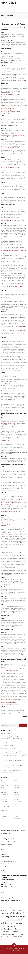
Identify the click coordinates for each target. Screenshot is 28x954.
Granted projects (18, 816)
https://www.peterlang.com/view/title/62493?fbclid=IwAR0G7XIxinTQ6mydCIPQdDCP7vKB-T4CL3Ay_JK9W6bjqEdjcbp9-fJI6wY (11, 111)
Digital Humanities (15, 916)
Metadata (4, 934)
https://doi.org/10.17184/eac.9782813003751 (10, 58)
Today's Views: (5, 833)
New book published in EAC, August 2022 (11, 752)
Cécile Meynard (18, 528)
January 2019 (4, 797)
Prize (25, 934)
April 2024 (3, 783)
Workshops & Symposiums (7, 863)
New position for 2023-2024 (8, 745)
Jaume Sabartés (14, 929)
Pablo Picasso (16, 934)
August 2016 (17, 804)
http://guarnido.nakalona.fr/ (7, 698)
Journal (7, 931)
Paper (22, 934)
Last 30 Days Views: (6, 839)
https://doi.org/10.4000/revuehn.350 (9, 513)
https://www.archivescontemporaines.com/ (10, 125)
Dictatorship (3, 916)
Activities (3, 814)
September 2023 (18, 783)
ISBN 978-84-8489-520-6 (6, 202)
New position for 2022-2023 (8, 748)
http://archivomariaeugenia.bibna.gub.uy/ (10, 704)
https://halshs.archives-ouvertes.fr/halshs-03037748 (12, 423)
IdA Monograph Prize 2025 (7, 733)
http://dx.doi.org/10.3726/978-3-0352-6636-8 (10, 147)
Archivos (2, 910)
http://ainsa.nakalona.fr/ (18, 699)
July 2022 (3, 787)
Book (9, 910)
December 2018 (18, 797)
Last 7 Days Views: (5, 836)
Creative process (6, 913)
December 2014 (5, 806)
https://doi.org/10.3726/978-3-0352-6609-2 (10, 155)
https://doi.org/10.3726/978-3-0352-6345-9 (10, 180)
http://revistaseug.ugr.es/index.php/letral (17, 80)
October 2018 (4, 799)
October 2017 (4, 804)
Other (2, 818)
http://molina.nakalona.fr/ (19, 698)
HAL (25, 296)
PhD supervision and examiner (8, 861)
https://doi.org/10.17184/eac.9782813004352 (10, 94)
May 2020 (16, 792)
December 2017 (18, 801)
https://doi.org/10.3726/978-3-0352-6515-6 (10, 167)
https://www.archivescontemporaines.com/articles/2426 (13, 250)
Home (2, 852)
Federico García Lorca (10, 920)
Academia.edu (6, 297)
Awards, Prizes (17, 814)
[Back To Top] (14, 945)
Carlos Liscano (21, 910)
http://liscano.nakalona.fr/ (6, 699)
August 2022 (17, 785)
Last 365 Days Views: (6, 841)
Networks (9, 934)
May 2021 (16, 787)
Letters (10, 931)
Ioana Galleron (11, 528)
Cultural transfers (18, 913)
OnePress (23, 948)
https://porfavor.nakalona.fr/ (7, 701)
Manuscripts (17, 932)
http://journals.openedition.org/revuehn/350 (10, 511)
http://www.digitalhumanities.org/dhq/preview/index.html (13, 534)
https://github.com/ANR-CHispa (11, 670)
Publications (17, 818)
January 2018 (4, 801)
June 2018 (16, 799)
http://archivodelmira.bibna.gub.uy (8, 702)
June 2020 (3, 792)
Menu (25, 9)
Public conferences (6, 937)
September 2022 (5, 785)
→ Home (24, 716)
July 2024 (16, 780)
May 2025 (3, 780)
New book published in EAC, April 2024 (10, 742)
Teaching (3, 866)
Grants (10, 923)
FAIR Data (3, 920)
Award (6, 910)
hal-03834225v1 (11, 490)
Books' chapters (15, 910)
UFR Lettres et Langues (7, 881)
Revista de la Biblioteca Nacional (15, 573)
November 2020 (18, 790)
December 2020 (5, 790)
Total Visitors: (4, 844)
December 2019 (5, 794)
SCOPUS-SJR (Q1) (8, 71)
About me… (4, 854)
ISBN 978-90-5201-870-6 (8, 191)
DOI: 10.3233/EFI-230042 (18, 477)
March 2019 (17, 794)
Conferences (4, 816)
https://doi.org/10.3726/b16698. (8, 108)
